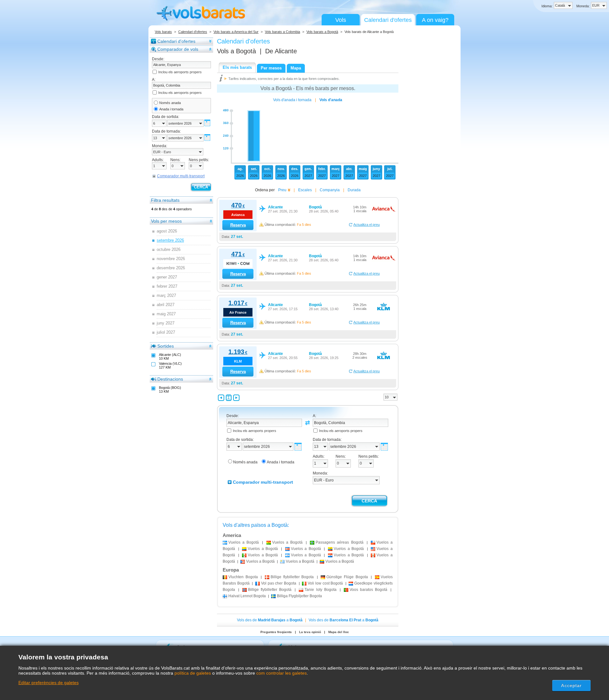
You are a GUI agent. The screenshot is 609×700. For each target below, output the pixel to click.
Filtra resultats (165, 200)
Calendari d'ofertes (388, 20)
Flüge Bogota (347, 577)
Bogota (243, 577)
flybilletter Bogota (292, 577)
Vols (340, 20)
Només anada (170, 103)
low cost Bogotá (325, 583)
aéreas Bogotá (339, 542)
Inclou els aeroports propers (180, 72)
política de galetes (192, 673)
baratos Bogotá (368, 589)
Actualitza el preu (366, 224)
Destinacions (170, 379)
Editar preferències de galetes (48, 682)
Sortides (165, 346)
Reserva (238, 225)
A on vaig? (435, 20)
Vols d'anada (330, 100)
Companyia (330, 190)
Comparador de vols (177, 49)
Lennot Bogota (247, 596)
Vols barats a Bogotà (322, 32)
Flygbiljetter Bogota (299, 596)
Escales (305, 190)
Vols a (236, 51)
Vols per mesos (166, 221)
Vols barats (163, 32)
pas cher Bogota (278, 583)
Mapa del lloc (338, 632)
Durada (354, 190)
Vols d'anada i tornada (292, 100)
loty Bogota (320, 589)
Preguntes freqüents (276, 632)
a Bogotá (243, 542)
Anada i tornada (171, 109)
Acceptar (571, 685)
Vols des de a (270, 620)
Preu (282, 190)
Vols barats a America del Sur (236, 32)
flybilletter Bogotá (269, 589)
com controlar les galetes (281, 673)
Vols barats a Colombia (282, 32)
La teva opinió (310, 632)
